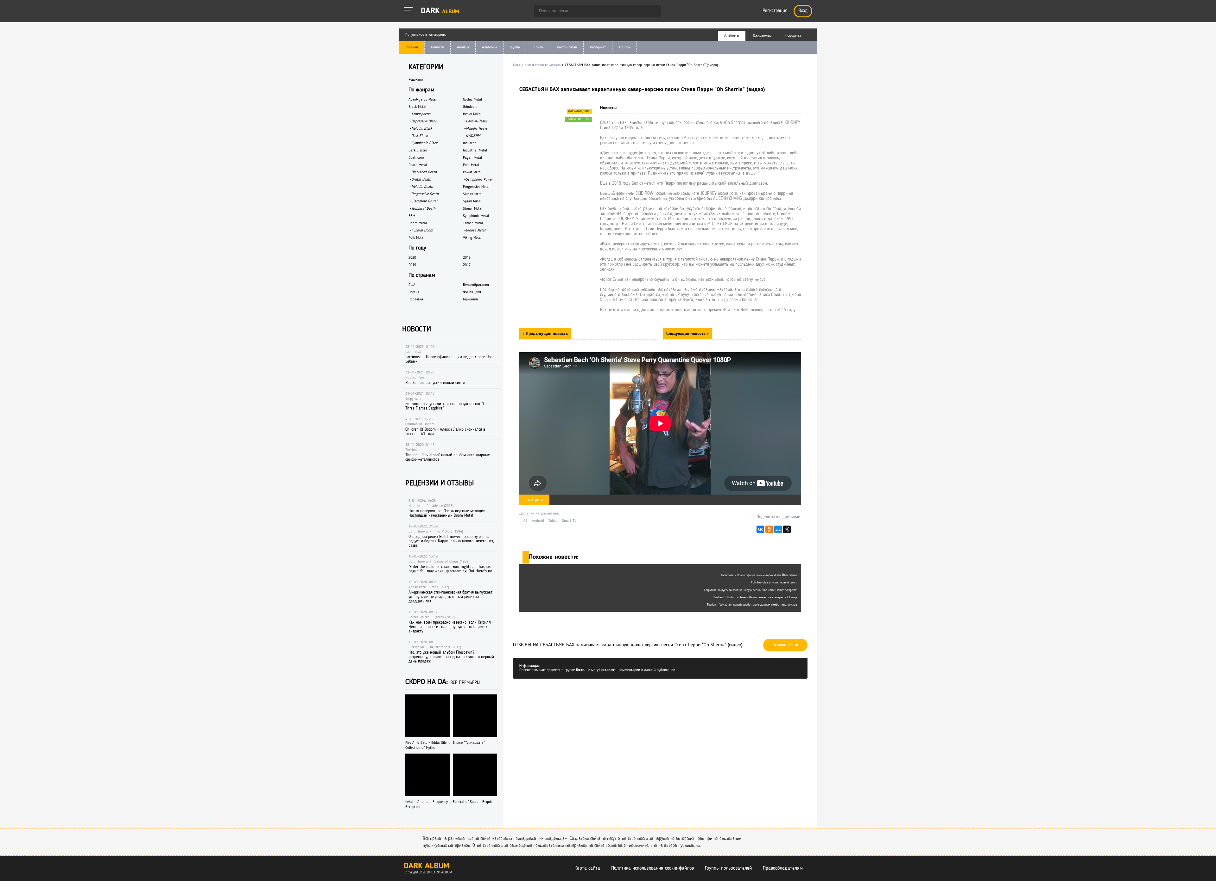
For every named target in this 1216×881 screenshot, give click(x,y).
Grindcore (470, 107)
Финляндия (472, 292)
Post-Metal (471, 165)
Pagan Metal (472, 158)
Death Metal (417, 165)
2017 (467, 265)
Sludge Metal (473, 194)
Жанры (624, 47)
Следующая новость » (687, 333)
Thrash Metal (473, 223)
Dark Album (426, 866)
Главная (411, 47)
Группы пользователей (728, 868)
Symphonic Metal (476, 216)
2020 (412, 258)
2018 (467, 258)
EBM (411, 216)
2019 (412, 265)
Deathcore (416, 158)
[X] (787, 531)
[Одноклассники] (769, 531)
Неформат (598, 47)
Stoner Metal (472, 209)
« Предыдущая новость (545, 333)
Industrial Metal (475, 150)
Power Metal (472, 172)
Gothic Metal (472, 100)
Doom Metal (417, 223)
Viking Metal (472, 238)
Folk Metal (416, 238)
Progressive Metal (476, 187)
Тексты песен (567, 47)
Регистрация (775, 11)
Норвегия (415, 299)
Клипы (539, 47)
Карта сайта (587, 868)
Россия (413, 292)
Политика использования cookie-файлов (652, 868)
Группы (515, 47)
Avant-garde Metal (422, 100)
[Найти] (653, 11)
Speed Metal (472, 201)
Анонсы (463, 47)
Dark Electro (417, 150)
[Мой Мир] (778, 531)
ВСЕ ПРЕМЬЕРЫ (465, 683)
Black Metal (417, 107)
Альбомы (489, 47)
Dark (440, 11)
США (411, 285)
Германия (470, 299)
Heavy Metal (472, 114)
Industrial (470, 143)
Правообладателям (783, 868)
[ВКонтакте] (760, 531)
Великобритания (476, 285)
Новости (437, 47)
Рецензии (415, 80)
